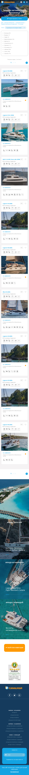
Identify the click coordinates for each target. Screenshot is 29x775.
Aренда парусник (14, 522)
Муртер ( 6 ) (7, 41)
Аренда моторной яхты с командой (14, 742)
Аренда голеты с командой (14, 744)
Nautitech (14, 590)
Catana (22, 590)
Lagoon (9, 588)
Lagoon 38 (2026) (7, 71)
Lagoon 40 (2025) (7, 424)
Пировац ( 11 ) (7, 45)
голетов (21, 630)
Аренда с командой (14, 602)
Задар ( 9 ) (6, 37)
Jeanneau (10, 548)
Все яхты (9, 628)
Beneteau (18, 548)
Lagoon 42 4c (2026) (8, 115)
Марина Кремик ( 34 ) (9, 39)
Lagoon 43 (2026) (7, 203)
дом (2, 22)
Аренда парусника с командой (14, 737)
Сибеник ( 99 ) (7, 49)
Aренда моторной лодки (14, 720)
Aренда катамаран (14, 717)
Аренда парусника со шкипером (14, 726)
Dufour (15, 550)
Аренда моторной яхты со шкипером (15, 731)
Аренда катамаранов (9, 22)
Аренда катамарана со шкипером (14, 728)
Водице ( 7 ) (7, 35)
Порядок (2, 27)
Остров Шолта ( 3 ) (8, 43)
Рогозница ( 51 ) (8, 47)
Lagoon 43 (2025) (7, 336)
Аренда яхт (14, 712)
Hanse (8, 550)
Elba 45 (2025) (6, 292)
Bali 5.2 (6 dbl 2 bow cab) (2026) (11, 159)
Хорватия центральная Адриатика (9, 24)
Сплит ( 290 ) (7, 51)
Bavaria (22, 550)
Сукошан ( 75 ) (7, 53)
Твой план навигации (15, 647)
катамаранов (11, 630)
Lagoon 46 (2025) (7, 247)
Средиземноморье (20, 22)
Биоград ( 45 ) (7, 33)
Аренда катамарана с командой (14, 739)
